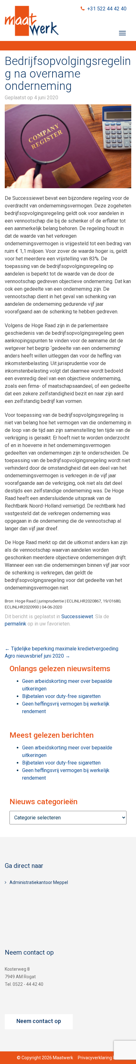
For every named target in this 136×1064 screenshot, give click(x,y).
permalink (15, 624)
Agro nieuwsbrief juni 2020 (37, 656)
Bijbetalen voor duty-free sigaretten (61, 696)
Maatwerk (31, 22)
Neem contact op (38, 1021)
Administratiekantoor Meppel (38, 882)
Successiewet (77, 616)
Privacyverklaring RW (99, 1057)
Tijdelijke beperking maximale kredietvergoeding (61, 649)
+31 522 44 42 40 (107, 9)
